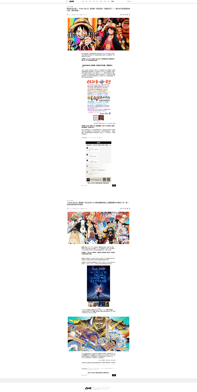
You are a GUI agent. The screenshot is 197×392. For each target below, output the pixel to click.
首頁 (67, 6)
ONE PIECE (89, 137)
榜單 (84, 369)
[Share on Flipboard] (125, 15)
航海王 (91, 369)
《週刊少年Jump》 (97, 368)
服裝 (90, 1)
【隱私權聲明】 (108, 387)
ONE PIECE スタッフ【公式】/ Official (107, 123)
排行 (82, 369)
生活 (108, 1)
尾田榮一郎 (96, 137)
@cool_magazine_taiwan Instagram (91, 362)
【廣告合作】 (103, 387)
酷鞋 (86, 1)
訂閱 (114, 185)
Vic (71, 14)
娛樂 (93, 1)
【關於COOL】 (95, 387)
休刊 (93, 137)
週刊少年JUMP (95, 369)
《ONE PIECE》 (90, 368)
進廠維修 (100, 137)
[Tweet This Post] (123, 15)
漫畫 (89, 369)
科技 (97, 1)
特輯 (83, 1)
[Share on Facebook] (121, 15)
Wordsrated (86, 353)
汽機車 (101, 1)
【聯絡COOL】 (99, 387)
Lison (71, 208)
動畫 (108, 368)
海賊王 (86, 369)
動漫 (72, 6)
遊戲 (104, 1)
